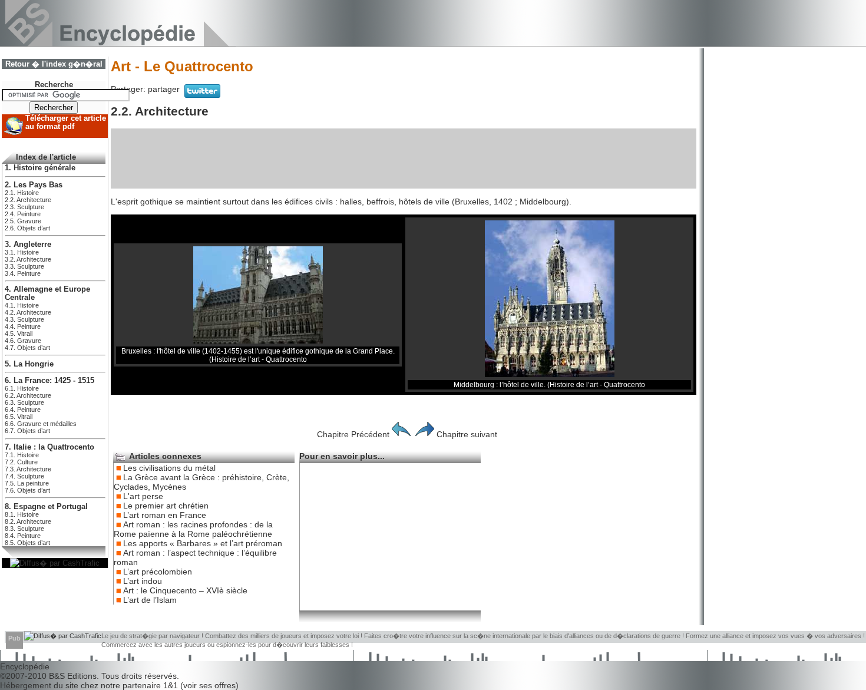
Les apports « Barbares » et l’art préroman (202, 543)
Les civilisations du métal (169, 468)
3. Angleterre (28, 244)
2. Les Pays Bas (33, 185)
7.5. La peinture (27, 483)
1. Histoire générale (40, 168)
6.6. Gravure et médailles (41, 423)
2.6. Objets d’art (27, 228)
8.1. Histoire (22, 514)
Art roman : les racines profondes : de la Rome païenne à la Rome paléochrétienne (193, 529)
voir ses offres (209, 685)
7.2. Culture (21, 461)
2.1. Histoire (22, 192)
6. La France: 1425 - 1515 (49, 381)
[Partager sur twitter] (202, 95)
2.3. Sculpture (24, 206)
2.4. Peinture (23, 213)
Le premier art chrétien (166, 505)
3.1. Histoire (22, 252)
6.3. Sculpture (24, 402)
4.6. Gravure (23, 340)
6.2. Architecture (28, 395)
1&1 (171, 685)
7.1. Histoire (22, 454)
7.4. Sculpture (24, 476)
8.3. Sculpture (24, 528)
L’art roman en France (164, 515)
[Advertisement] (403, 158)
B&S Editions (73, 676)
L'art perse (143, 496)
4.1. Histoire (22, 305)
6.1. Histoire (22, 388)
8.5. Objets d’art (27, 542)
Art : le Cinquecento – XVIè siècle (185, 590)
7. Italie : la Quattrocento (49, 447)
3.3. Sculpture (24, 266)
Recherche (54, 85)
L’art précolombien (157, 571)
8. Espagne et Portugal (46, 507)
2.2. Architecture (28, 199)
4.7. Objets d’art (27, 347)
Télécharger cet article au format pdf (65, 122)
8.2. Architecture (28, 521)
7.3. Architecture (28, 469)
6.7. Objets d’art (27, 430)
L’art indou (142, 581)
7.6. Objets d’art (27, 490)
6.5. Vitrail (18, 416)
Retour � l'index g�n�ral (54, 64)
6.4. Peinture (23, 409)
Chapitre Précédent (353, 434)
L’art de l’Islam (150, 600)
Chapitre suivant (467, 434)
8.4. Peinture (23, 535)
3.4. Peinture (23, 273)
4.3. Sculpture (24, 319)
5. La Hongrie (29, 364)
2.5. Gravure (23, 221)
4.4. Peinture (23, 326)
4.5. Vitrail (18, 333)
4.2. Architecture (28, 312)
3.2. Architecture (28, 259)
